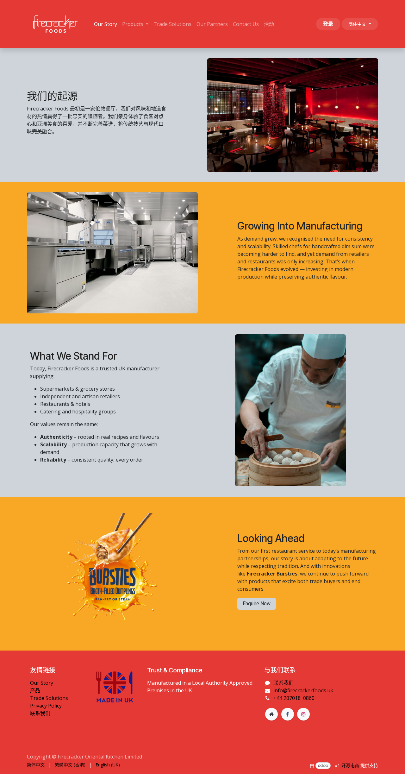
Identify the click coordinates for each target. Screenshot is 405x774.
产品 (35, 690)
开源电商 (350, 765)
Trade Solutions (49, 698)
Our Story (41, 682)
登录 (328, 24)
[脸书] (287, 714)
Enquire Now (257, 604)
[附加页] (271, 714)
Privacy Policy (46, 705)
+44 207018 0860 (294, 698)
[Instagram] (303, 714)
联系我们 (40, 713)
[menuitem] (105, 24)
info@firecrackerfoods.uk (303, 690)
